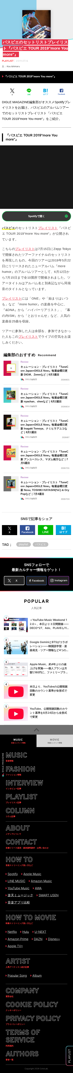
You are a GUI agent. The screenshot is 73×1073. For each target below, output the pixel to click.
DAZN (38, 939)
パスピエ (40, 544)
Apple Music (32, 874)
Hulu (25, 932)
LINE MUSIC (16, 881)
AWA (38, 888)
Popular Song (17, 975)
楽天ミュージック (20, 895)
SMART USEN (48, 895)
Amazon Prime (18, 939)
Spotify (13, 874)
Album (37, 975)
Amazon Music (41, 881)
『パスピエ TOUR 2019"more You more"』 (30, 76)
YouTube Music (18, 888)
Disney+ (54, 939)
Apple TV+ (15, 946)
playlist (23, 544)
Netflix (12, 932)
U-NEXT (40, 932)
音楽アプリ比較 (19, 902)
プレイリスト (48, 228)
